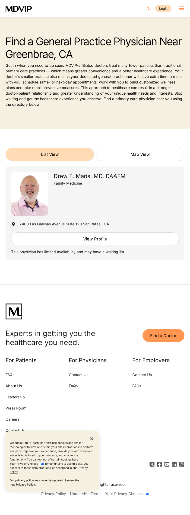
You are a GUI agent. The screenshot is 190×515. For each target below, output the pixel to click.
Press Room (16, 408)
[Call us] (149, 8)
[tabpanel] (95, 213)
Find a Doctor (163, 335)
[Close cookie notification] (92, 438)
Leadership (15, 397)
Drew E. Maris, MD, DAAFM (90, 176)
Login (163, 8)
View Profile (95, 239)
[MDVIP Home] (22, 8)
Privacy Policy (25, 484)
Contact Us (15, 430)
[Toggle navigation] (181, 8)
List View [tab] (50, 154)
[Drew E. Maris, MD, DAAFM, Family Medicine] (29, 194)
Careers (12, 419)
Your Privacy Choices (24, 463)
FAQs (10, 374)
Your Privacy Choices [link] (124, 493)
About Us (14, 386)
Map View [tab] (140, 154)
